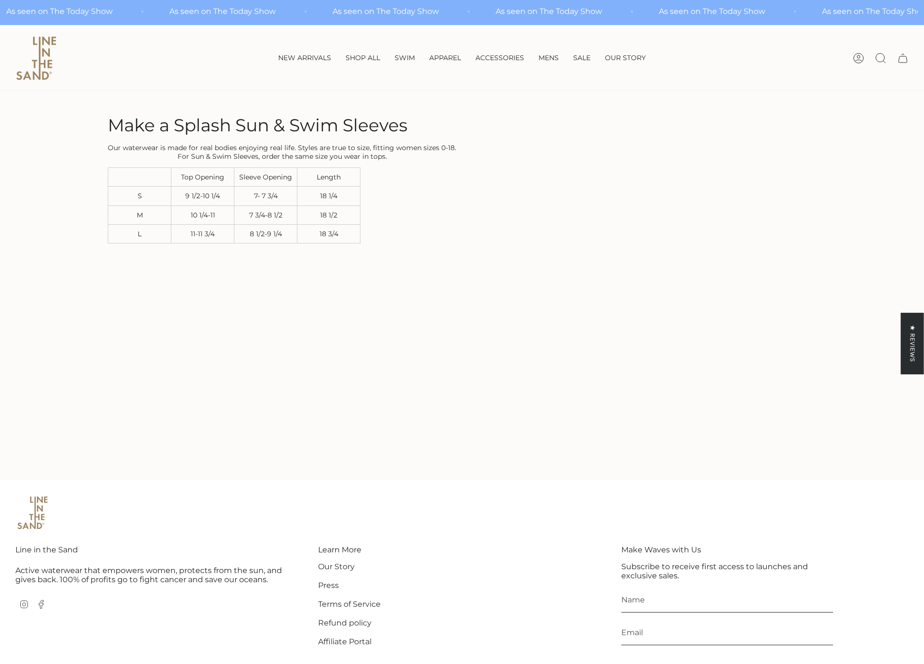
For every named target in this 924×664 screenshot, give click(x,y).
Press (328, 585)
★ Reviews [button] (913, 343)
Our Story (336, 566)
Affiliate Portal (345, 641)
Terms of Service (349, 604)
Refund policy (345, 622)
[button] (404, 58)
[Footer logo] (32, 513)
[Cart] (903, 58)
